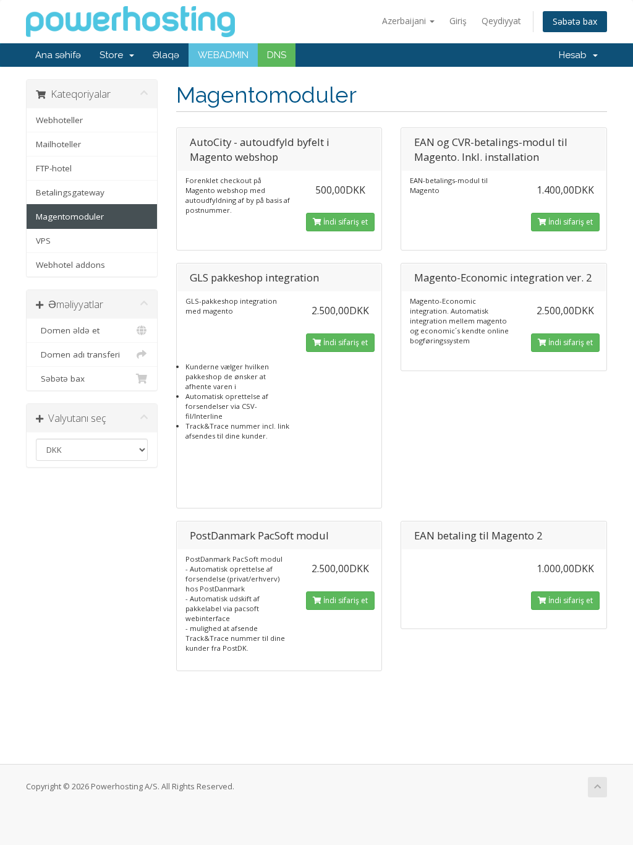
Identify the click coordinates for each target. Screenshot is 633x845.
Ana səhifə (58, 55)
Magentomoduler (70, 216)
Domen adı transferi (78, 354)
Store (114, 55)
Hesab (575, 55)
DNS (276, 55)
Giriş (458, 21)
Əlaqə (166, 55)
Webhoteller (59, 120)
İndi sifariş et (344, 222)
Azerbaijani (405, 21)
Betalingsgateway (70, 192)
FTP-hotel (54, 168)
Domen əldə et (68, 330)
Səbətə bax (575, 21)
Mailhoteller (58, 144)
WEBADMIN (223, 55)
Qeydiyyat (501, 21)
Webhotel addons (70, 264)
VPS (43, 240)
